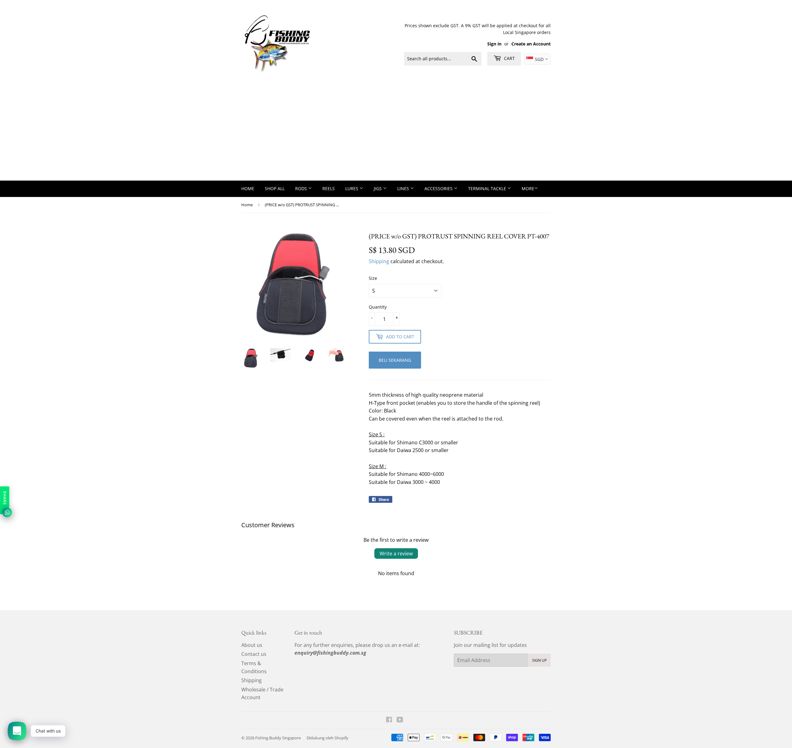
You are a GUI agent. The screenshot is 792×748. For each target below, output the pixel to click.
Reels (328, 188)
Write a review (396, 553)
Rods (301, 188)
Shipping (379, 261)
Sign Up (539, 660)
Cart (509, 58)
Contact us (253, 654)
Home (247, 188)
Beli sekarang (395, 360)
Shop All (275, 188)
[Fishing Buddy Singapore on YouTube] (400, 720)
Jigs (378, 188)
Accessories (439, 188)
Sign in (494, 44)
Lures (352, 188)
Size (373, 278)
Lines (403, 188)
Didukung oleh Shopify (327, 738)
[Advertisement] (396, 134)
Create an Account (531, 44)
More (528, 188)
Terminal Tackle (487, 188)
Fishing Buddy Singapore (278, 738)
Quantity (378, 307)
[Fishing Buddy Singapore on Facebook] (389, 720)
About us (251, 645)
